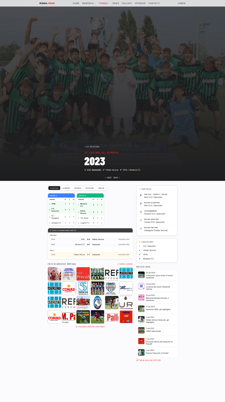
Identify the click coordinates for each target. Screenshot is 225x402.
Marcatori (77, 188)
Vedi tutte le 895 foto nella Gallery (91, 327)
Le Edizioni (93, 147)
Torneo (103, 3)
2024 (115, 177)
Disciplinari (90, 188)
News (116, 3)
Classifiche (54, 188)
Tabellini (101, 188)
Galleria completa (126, 264)
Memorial (88, 3)
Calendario (66, 188)
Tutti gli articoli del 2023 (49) (150, 360)
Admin (182, 3)
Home (76, 3)
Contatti (154, 3)
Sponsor (140, 3)
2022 (109, 177)
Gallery (127, 3)
